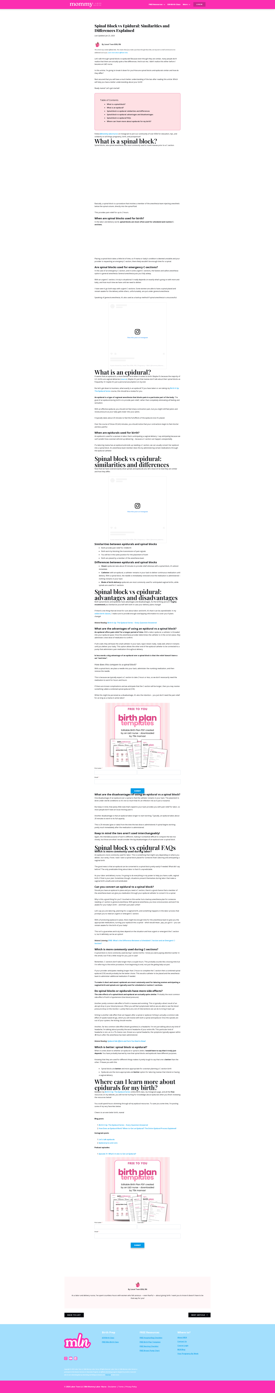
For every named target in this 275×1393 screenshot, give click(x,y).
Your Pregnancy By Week (187, 1353)
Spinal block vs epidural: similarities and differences (128, 111)
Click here (108, 1375)
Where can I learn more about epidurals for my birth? (129, 121)
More (185, 4)
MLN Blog (181, 1349)
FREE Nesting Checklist (149, 1346)
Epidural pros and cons (108, 1143)
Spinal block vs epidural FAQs (119, 118)
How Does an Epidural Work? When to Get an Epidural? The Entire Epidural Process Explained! (137, 1128)
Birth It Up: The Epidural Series (117, 1092)
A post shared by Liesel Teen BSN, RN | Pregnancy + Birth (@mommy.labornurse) (138, 365)
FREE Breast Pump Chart (150, 1350)
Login (199, 4)
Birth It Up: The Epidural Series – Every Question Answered (132, 623)
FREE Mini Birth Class (110, 1342)
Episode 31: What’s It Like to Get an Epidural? (117, 1154)
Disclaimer (112, 1387)
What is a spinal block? (116, 104)
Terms (121, 1387)
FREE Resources (156, 4)
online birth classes (103, 613)
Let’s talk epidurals (107, 1139)
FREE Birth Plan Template (150, 1342)
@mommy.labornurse (109, 134)
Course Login (182, 1345)
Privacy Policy (131, 1387)
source (124, 379)
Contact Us (182, 1341)
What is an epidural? (115, 107)
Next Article (198, 1315)
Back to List (74, 1315)
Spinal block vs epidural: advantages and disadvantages (130, 114)
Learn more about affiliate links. (118, 53)
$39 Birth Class (173, 4)
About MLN (182, 1337)
